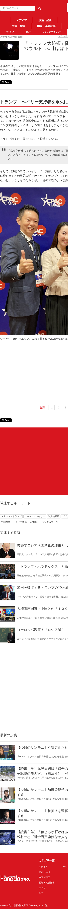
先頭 (42, 407)
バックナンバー (52, 31)
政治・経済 (45, 20)
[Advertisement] (34, 461)
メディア (21, 20)
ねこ (28, 31)
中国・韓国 (18, 26)
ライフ (10, 31)
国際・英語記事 (46, 26)
